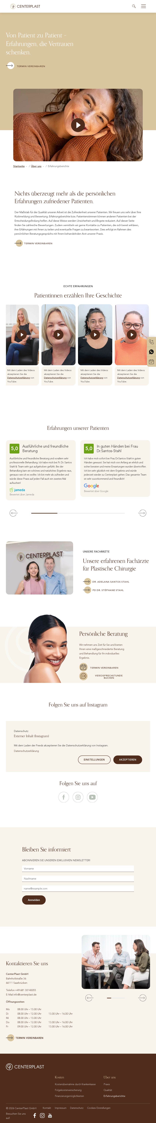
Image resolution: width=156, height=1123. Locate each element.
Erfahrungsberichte (114, 1096)
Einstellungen (94, 759)
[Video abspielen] (78, 125)
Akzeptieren (127, 759)
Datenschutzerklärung (18, 377)
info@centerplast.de (25, 994)
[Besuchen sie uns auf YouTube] (92, 797)
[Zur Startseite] (25, 6)
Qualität (108, 1090)
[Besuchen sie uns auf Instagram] (78, 797)
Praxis (107, 1084)
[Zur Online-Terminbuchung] (151, 362)
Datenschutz (76, 1108)
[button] (14, 513)
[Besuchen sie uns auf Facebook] (63, 797)
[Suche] (135, 6)
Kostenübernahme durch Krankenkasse (75, 1084)
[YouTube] (50, 1116)
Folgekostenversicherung (68, 1090)
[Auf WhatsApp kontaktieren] (151, 352)
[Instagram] (42, 1116)
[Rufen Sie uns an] (151, 342)
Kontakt (47, 1108)
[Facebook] (34, 1116)
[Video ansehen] (22, 335)
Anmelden (34, 900)
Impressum (60, 1108)
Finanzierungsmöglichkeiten (69, 1096)
